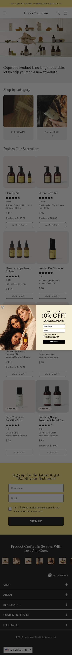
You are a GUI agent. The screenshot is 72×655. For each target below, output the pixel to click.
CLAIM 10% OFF (54, 341)
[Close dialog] (2, 307)
